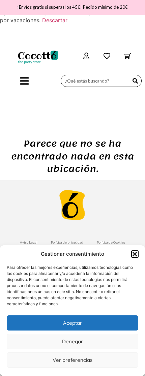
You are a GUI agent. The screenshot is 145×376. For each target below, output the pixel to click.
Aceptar (72, 323)
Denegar (72, 341)
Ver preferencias (72, 360)
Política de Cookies (111, 242)
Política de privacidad (67, 242)
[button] (135, 254)
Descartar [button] (54, 20)
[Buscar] (135, 81)
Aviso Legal (28, 242)
